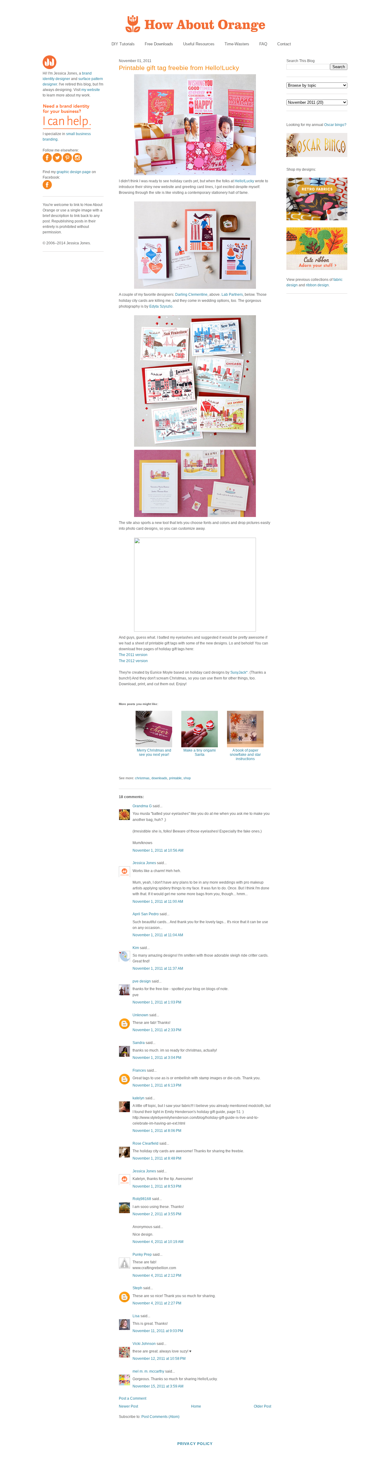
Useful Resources (198, 44)
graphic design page (74, 172)
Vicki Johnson (144, 1344)
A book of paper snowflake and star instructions (245, 754)
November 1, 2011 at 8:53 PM (157, 1186)
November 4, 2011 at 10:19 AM (158, 1242)
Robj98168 (142, 1199)
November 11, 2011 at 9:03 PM (158, 1331)
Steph (137, 1288)
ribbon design (317, 285)
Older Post (262, 1406)
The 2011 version (133, 655)
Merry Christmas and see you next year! (154, 752)
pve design (142, 981)
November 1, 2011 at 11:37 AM (158, 968)
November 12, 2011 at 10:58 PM (159, 1358)
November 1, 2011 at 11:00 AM (158, 901)
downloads (159, 778)
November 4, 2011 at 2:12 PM (157, 1275)
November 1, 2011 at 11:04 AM (158, 935)
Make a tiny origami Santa (199, 752)
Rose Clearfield (145, 1143)
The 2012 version (133, 661)
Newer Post (128, 1406)
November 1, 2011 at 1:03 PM (157, 1002)
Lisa (136, 1316)
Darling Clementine (191, 294)
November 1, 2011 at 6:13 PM (157, 1085)
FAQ (263, 44)
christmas (142, 778)
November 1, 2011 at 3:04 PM (157, 1058)
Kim (136, 948)
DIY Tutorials (123, 44)
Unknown (140, 1015)
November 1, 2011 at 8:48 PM (157, 1158)
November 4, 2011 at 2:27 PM (157, 1303)
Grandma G (142, 806)
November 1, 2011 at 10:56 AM (158, 850)
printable (175, 778)
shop (187, 778)
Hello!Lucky (244, 181)
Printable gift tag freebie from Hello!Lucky (179, 67)
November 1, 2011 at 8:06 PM (157, 1131)
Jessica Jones (144, 863)
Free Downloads (159, 44)
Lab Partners (232, 294)
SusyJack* (239, 672)
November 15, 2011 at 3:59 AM (158, 1386)
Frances (139, 1070)
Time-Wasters (237, 44)
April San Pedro (146, 914)
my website (90, 90)
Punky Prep (142, 1254)
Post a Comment (132, 1398)
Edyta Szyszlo (160, 306)
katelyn (138, 1098)
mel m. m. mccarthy (148, 1371)
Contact (284, 44)
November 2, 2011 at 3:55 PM (157, 1214)
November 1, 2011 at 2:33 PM (157, 1030)
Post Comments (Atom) (160, 1417)
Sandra (139, 1043)
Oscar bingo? (335, 125)
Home (196, 1406)
